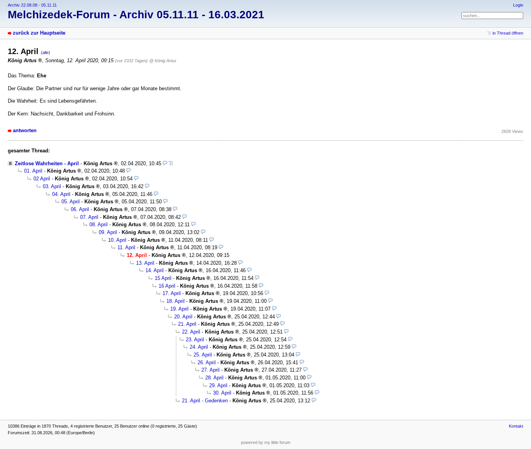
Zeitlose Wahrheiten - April (47, 163)
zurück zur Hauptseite (39, 33)
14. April (154, 270)
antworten (25, 130)
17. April (171, 293)
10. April (117, 240)
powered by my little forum (265, 442)
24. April (199, 347)
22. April (191, 332)
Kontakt (516, 426)
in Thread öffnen (508, 33)
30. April (222, 393)
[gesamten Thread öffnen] (171, 163)
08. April (98, 224)
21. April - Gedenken (205, 401)
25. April (203, 355)
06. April (80, 209)
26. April (206, 362)
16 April (167, 286)
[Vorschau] (165, 163)
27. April (210, 370)
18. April (175, 301)
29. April (218, 385)
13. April (145, 263)
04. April (61, 194)
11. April (126, 247)
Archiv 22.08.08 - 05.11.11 (32, 5)
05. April (70, 201)
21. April (187, 324)
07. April (89, 217)
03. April (52, 186)
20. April (183, 317)
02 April (41, 179)
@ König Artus (162, 60)
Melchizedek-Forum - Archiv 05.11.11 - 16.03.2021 (136, 15)
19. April (179, 309)
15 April (163, 278)
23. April (195, 339)
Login (518, 5)
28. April (214, 378)
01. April (33, 171)
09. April (108, 232)
